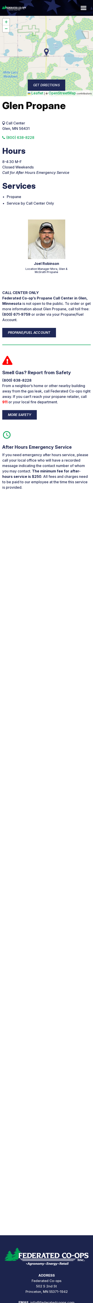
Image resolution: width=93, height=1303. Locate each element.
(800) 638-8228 (19, 137)
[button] (6, 22)
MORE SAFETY (19, 415)
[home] (46, 1255)
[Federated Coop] (13, 8)
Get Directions (46, 85)
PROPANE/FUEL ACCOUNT (29, 332)
